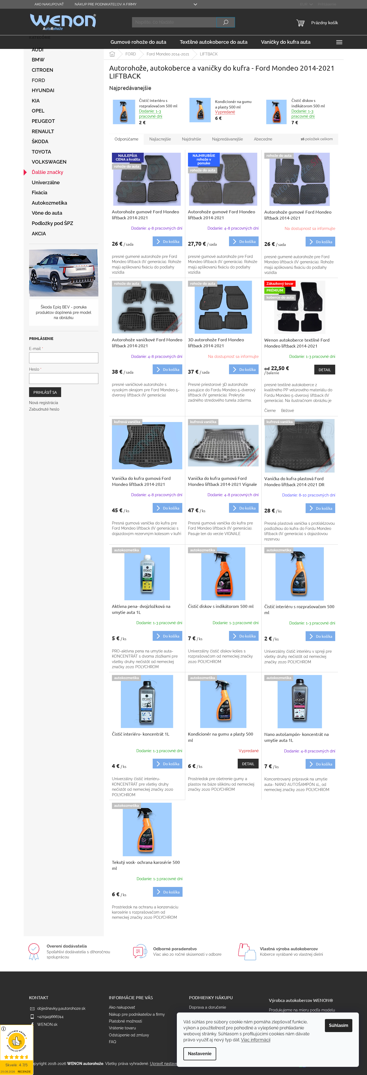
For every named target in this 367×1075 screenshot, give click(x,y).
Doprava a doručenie (207, 1007)
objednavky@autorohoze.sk (61, 1008)
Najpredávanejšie (227, 139)
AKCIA (39, 233)
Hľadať (226, 22)
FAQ (112, 1042)
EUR (304, 4)
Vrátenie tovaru (122, 1028)
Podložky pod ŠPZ (52, 223)
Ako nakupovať (49, 4)
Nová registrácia (43, 403)
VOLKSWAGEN (49, 162)
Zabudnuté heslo (44, 409)
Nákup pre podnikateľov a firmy (105, 4)
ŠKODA (40, 141)
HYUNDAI (43, 90)
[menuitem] (138, 42)
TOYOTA (41, 152)
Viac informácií (255, 1039)
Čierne (270, 410)
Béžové (287, 410)
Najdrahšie (191, 139)
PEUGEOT (43, 121)
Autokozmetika (49, 203)
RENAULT (43, 131)
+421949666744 (50, 1016)
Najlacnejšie (160, 139)
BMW (38, 59)
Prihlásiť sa (45, 392)
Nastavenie (200, 1053)
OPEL (38, 111)
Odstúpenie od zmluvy (129, 1035)
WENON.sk (47, 1024)
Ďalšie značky (47, 172)
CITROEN (42, 70)
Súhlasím (338, 1025)
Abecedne (263, 139)
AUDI (37, 49)
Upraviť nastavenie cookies (173, 1063)
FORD (38, 80)
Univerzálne (46, 182)
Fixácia (39, 192)
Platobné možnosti (125, 1021)
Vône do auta (47, 213)
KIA (36, 101)
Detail (325, 369)
